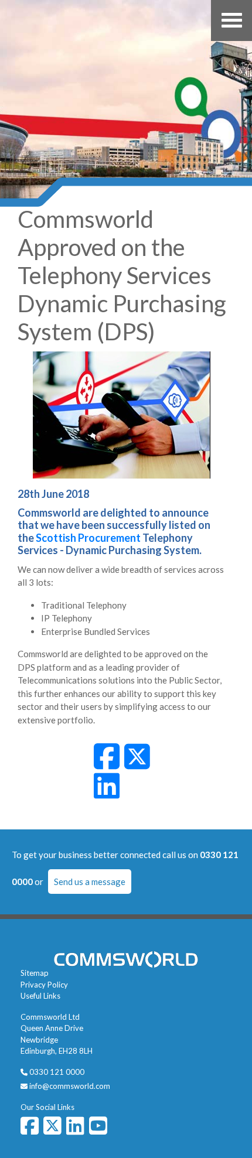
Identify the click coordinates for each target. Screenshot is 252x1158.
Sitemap (35, 973)
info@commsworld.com (69, 1086)
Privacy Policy (44, 984)
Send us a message (89, 881)
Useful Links (40, 995)
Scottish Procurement (88, 537)
